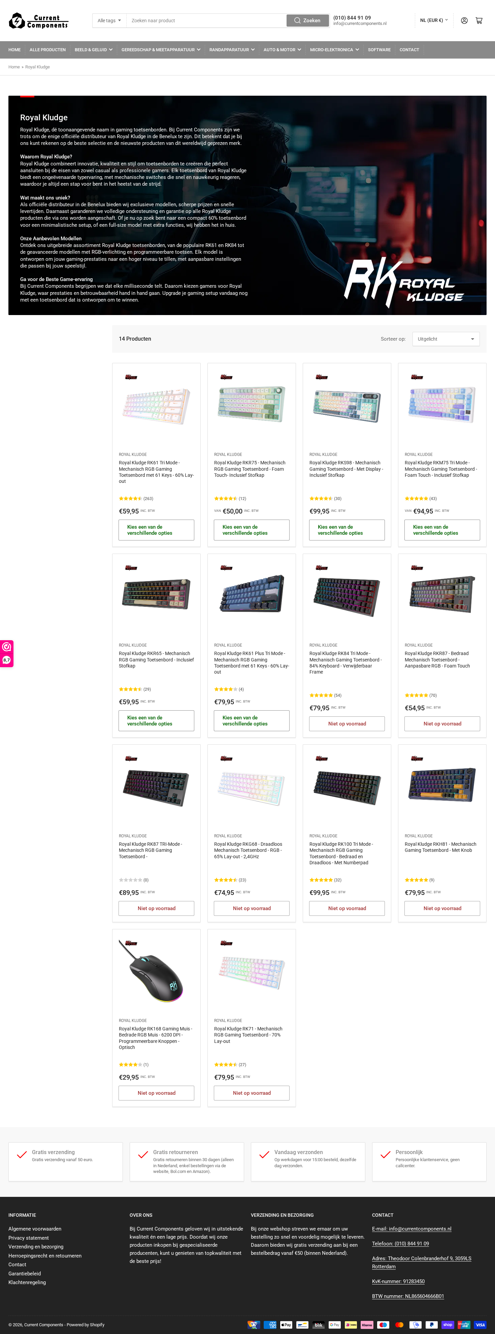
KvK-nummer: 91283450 (398, 1281)
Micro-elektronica (331, 49)
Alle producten (48, 49)
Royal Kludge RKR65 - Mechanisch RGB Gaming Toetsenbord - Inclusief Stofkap (156, 659)
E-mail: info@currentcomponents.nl (412, 1229)
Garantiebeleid (24, 1274)
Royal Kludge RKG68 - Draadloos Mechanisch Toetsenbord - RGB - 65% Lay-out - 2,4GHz (248, 850)
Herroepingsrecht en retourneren (44, 1256)
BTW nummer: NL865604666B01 (408, 1296)
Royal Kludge (37, 66)
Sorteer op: (393, 339)
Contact (409, 49)
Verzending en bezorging (35, 1247)
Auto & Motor (279, 49)
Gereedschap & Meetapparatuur (158, 49)
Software (379, 49)
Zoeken (311, 21)
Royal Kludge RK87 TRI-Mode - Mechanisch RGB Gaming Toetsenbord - (150, 850)
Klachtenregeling (27, 1282)
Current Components (43, 1324)
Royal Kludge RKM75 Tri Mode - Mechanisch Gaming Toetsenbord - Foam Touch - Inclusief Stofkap (441, 468)
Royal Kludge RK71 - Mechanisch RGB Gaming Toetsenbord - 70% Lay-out (248, 1035)
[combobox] (228, 20)
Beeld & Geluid (91, 49)
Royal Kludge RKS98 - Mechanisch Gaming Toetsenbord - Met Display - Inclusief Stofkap (346, 468)
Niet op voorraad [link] (347, 724)
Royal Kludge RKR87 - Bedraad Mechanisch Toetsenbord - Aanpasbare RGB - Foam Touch (437, 659)
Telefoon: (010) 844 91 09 (400, 1244)
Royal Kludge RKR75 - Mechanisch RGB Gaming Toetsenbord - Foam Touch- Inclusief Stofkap (250, 468)
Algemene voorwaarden (34, 1229)
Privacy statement (28, 1238)
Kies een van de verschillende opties (149, 530)
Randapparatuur (229, 49)
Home (14, 49)
